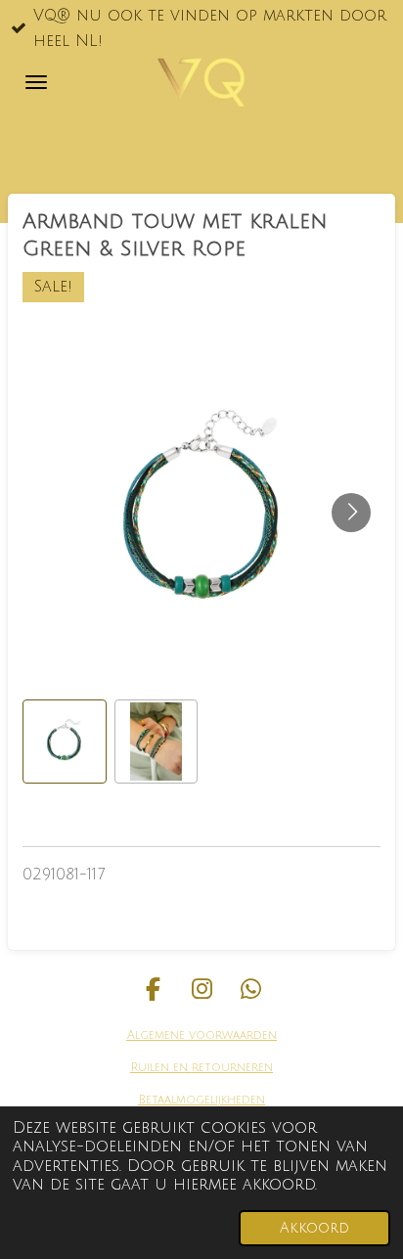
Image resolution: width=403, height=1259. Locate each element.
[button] (64, 741)
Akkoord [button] (314, 1228)
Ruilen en (159, 1067)
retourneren (230, 1067)
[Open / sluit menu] (36, 82)
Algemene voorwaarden (202, 1035)
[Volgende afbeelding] (351, 512)
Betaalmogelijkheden (202, 1100)
